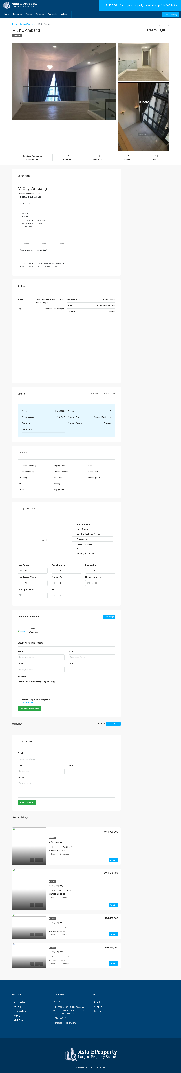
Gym (22, 489)
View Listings (109, 617)
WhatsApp (33, 632)
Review (21, 778)
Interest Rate (91, 565)
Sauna (89, 466)
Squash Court (93, 471)
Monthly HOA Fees (26, 589)
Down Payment (58, 565)
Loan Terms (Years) (27, 577)
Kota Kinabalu (20, 1011)
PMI (53, 589)
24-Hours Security (28, 466)
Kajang (17, 1015)
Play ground (59, 489)
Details (113, 860)
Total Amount (24, 565)
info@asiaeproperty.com (65, 1023)
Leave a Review (113, 724)
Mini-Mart (58, 477)
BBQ (20, 483)
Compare (98, 1006)
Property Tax (58, 577)
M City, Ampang (56, 842)
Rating (72, 765)
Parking (57, 483)
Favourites (98, 1011)
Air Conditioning (27, 471)
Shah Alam (18, 1020)
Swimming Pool (93, 477)
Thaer (53, 854)
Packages (40, 14)
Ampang (17, 1006)
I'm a (71, 664)
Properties (17, 14)
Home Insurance (93, 577)
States (29, 14)
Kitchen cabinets (61, 471)
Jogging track (59, 466)
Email (20, 664)
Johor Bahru (19, 1002)
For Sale (17, 36)
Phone (72, 651)
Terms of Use (27, 702)
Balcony (23, 477)
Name (20, 651)
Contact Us (52, 14)
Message (22, 676)
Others (64, 14)
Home (6, 14)
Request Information (29, 709)
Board (97, 1002)
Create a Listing (170, 14)
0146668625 (169, 5)
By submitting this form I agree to (36, 700)
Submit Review (26, 802)
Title (20, 765)
